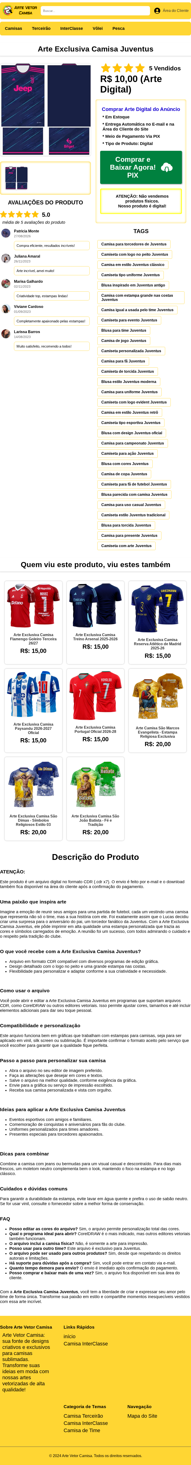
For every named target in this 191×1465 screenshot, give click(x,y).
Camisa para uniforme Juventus (129, 392)
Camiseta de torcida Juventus (127, 371)
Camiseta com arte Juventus (126, 546)
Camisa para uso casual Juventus (131, 505)
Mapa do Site (142, 1416)
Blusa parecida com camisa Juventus (134, 494)
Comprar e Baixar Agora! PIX (133, 167)
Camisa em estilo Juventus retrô (129, 412)
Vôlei (98, 28)
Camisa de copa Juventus (124, 474)
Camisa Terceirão (83, 1416)
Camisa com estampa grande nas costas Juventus (137, 297)
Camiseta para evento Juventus (129, 320)
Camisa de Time (82, 1430)
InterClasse (71, 28)
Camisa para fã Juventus (123, 361)
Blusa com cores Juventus (125, 464)
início (69, 1336)
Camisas (13, 28)
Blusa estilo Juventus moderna (128, 382)
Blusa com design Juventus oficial (131, 433)
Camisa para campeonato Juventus (132, 443)
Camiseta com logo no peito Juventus (134, 254)
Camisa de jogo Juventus (123, 341)
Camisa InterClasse (86, 1344)
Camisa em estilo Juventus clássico (132, 265)
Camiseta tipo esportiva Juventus (130, 423)
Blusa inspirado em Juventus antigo (133, 285)
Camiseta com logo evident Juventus (134, 402)
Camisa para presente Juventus (129, 536)
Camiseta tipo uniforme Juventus (130, 275)
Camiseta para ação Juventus (127, 453)
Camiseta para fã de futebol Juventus (134, 484)
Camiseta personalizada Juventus (131, 351)
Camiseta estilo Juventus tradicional (133, 515)
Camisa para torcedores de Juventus (134, 244)
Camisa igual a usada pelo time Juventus (137, 310)
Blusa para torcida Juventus (126, 525)
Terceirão (41, 28)
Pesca (119, 28)
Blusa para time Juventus (123, 330)
